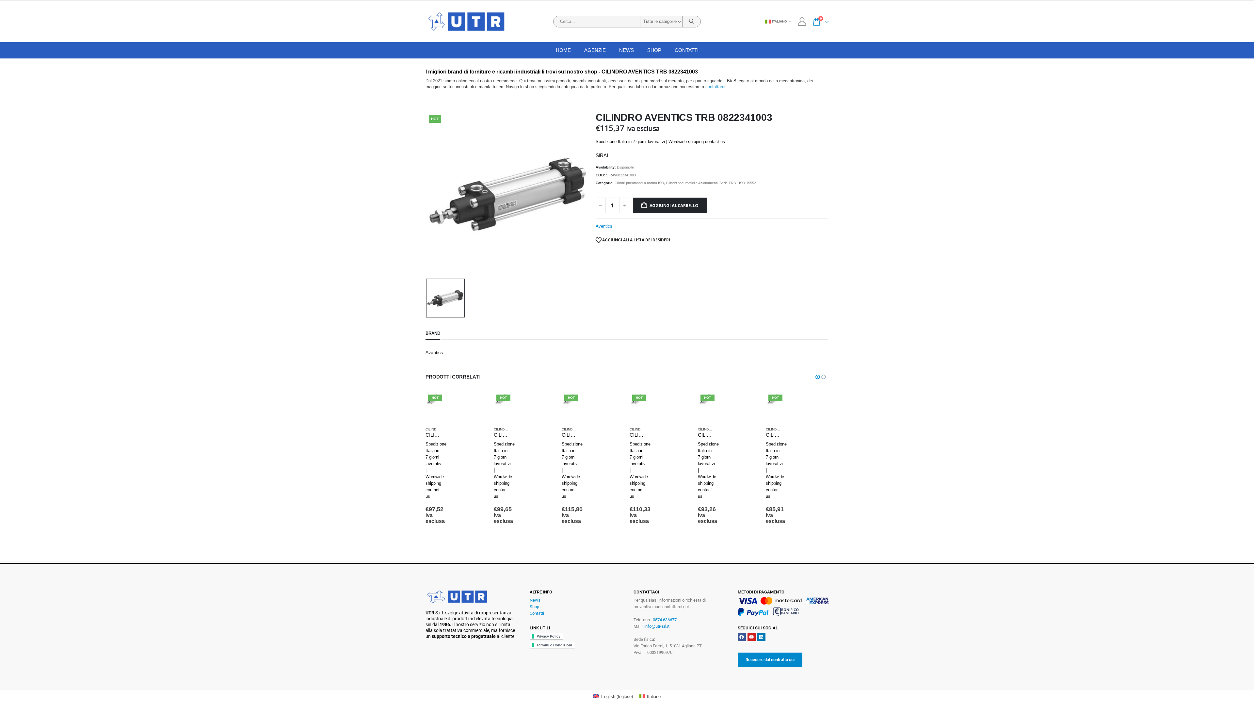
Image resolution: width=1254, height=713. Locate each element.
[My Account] (802, 21)
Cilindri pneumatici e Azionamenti (691, 183)
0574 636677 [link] (665, 619)
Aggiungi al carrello (674, 205)
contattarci (715, 86)
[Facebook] (742, 637)
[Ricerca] (692, 21)
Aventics (604, 226)
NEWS (626, 50)
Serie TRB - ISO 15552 (737, 183)
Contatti (687, 50)
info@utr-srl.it (656, 626)
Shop (654, 50)
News (535, 600)
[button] (818, 377)
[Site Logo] (466, 21)
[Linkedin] (761, 637)
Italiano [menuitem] (654, 696)
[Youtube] (752, 637)
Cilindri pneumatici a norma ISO (639, 183)
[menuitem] (613, 696)
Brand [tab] (433, 333)
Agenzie (595, 50)
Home (563, 50)
